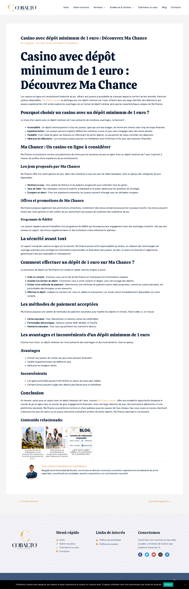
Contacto (176, 7)
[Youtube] (154, 555)
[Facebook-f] (140, 555)
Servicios (98, 7)
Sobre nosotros (81, 7)
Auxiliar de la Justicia (120, 7)
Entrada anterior (27, 501)
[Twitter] (147, 555)
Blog (164, 7)
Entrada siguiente (160, 501)
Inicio (66, 7)
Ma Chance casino (51, 100)
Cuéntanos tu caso (148, 7)
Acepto (168, 584)
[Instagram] (160, 555)
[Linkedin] (167, 555)
